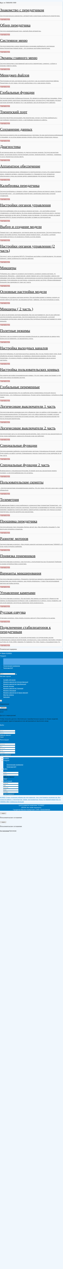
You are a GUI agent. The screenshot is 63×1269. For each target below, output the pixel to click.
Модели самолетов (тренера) (13, 688)
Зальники (6, 697)
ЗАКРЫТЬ (3, 707)
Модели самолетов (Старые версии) (15, 693)
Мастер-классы (8, 695)
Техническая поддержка (11, 666)
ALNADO (9, 653)
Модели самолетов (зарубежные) (14, 684)
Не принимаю (4, 831)
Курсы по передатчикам (47, 799)
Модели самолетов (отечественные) (15, 682)
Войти (2, 737)
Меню (4, 653)
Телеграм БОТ (8, 668)
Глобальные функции (16, 802)
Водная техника (8, 686)
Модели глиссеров (9, 690)
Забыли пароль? (5, 735)
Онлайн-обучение (9, 680)
